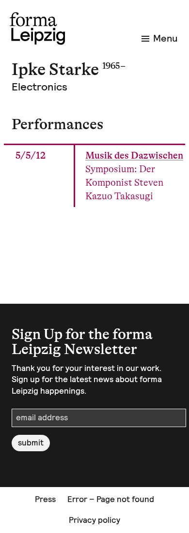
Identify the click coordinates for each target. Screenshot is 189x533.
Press (45, 499)
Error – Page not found (110, 499)
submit (31, 442)
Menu (165, 38)
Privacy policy (94, 520)
